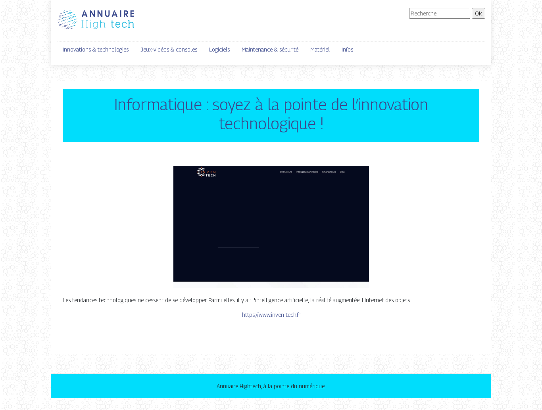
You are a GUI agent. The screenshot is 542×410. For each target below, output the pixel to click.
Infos (347, 49)
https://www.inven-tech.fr (271, 314)
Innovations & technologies (96, 49)
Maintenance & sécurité (270, 49)
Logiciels (219, 49)
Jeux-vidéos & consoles (168, 49)
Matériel (320, 49)
